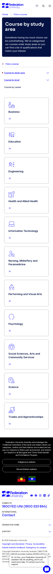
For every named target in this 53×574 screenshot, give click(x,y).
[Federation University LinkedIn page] (44, 495)
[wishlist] (37, 6)
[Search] (43, 6)
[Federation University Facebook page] (36, 495)
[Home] (12, 6)
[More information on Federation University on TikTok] (49, 495)
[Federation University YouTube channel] (31, 495)
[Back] (11, 14)
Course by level (11, 80)
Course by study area (14, 73)
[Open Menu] (50, 6)
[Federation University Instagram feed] (40, 495)
